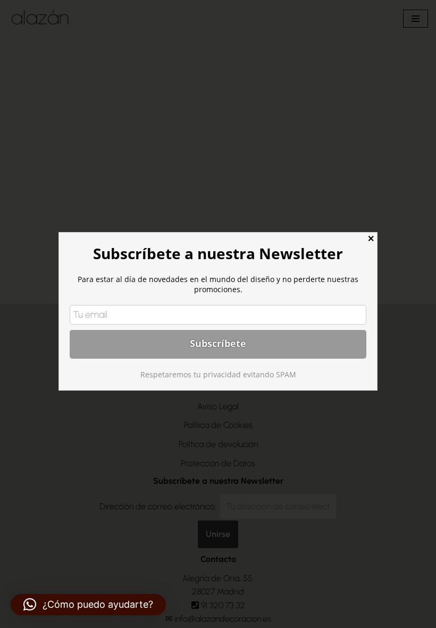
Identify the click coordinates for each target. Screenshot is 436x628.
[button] (88, 604)
